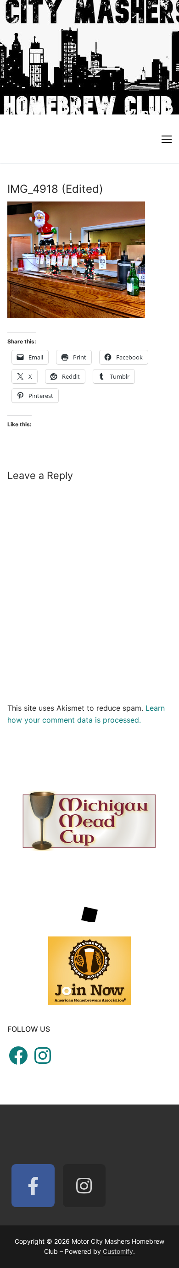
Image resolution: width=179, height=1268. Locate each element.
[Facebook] (33, 1185)
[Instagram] (84, 1185)
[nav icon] (167, 138)
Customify (118, 1251)
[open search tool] (167, 57)
